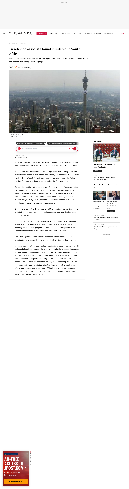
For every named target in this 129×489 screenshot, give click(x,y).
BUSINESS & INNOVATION (93, 33)
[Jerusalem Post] (19, 33)
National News (23, 43)
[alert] (16, 468)
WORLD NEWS (66, 33)
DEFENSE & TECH (109, 33)
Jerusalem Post (13, 43)
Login (123, 33)
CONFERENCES (41, 33)
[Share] (11, 67)
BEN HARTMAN (20, 155)
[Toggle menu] (3, 33)
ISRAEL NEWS (54, 33)
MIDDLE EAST (78, 33)
